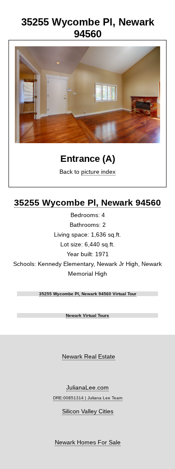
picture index (98, 171)
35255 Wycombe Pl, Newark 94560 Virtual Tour (87, 293)
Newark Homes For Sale (88, 442)
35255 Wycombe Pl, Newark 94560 (87, 202)
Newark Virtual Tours (87, 315)
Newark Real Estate (88, 356)
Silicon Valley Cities (87, 411)
